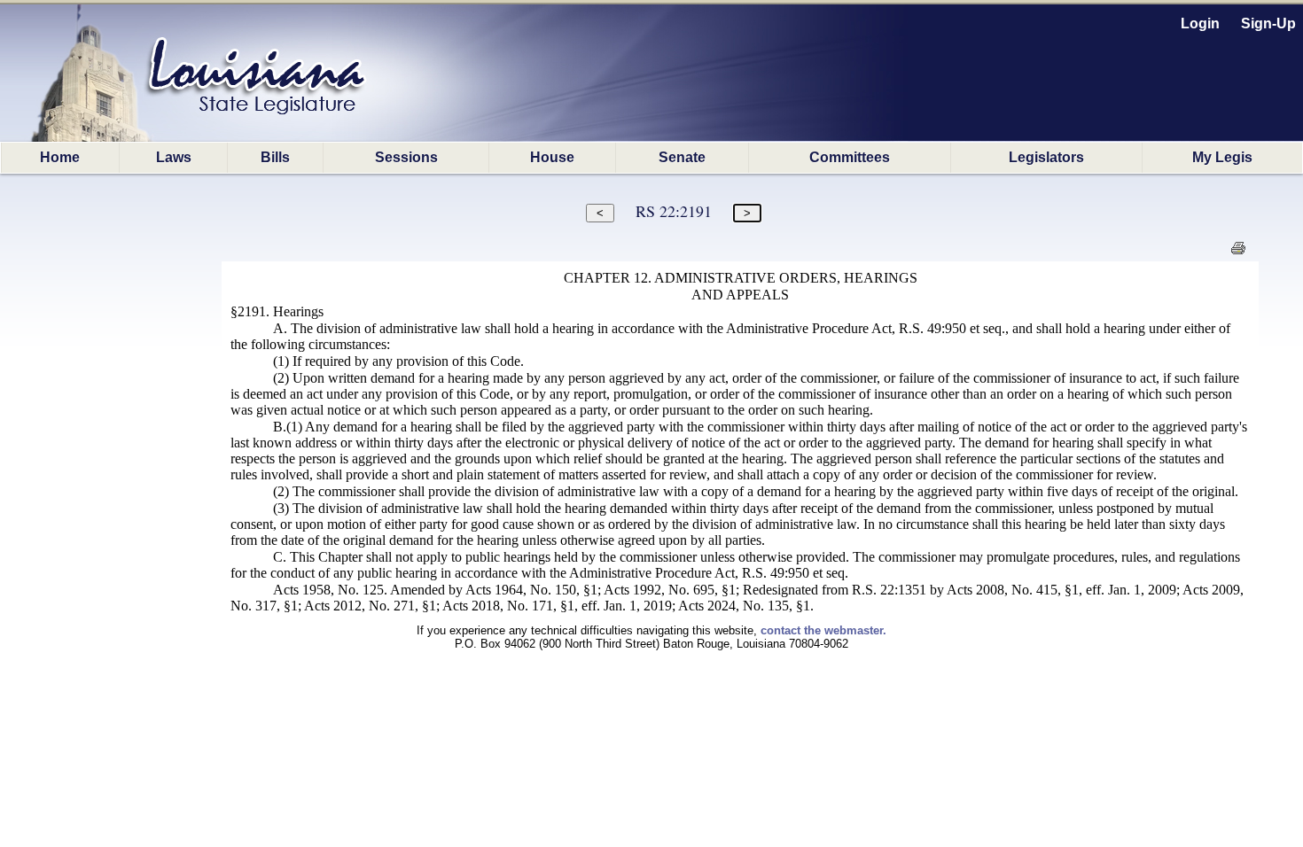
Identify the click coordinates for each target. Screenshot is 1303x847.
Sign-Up (1268, 23)
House (552, 157)
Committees (849, 157)
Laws (173, 157)
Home (60, 157)
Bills (275, 157)
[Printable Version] (1238, 252)
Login (1200, 23)
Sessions (406, 157)
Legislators (1046, 157)
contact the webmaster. (823, 630)
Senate (682, 157)
